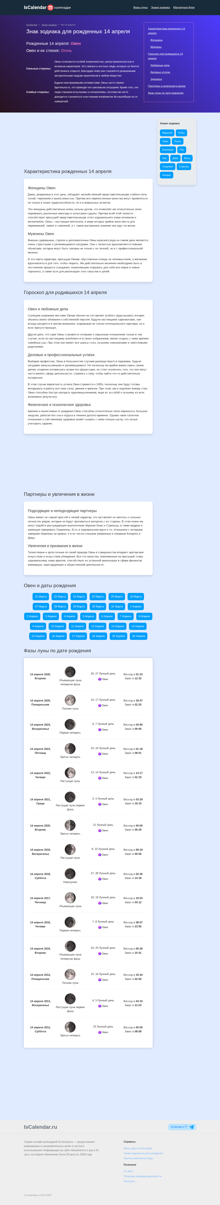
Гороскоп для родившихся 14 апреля (165, 56)
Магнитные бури (184, 7)
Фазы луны (140, 7)
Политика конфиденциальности (143, 1176)
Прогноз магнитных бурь (138, 1158)
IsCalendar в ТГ (179, 1126)
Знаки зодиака (160, 7)
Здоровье (156, 79)
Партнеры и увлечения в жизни (167, 86)
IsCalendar (31, 24)
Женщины (156, 40)
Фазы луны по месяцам (138, 1148)
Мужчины (156, 47)
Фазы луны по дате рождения (165, 93)
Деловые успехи (160, 72)
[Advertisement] (88, 140)
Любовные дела (160, 65)
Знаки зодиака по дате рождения (143, 1153)
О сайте (128, 1171)
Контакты (129, 1181)
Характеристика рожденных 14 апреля (166, 31)
